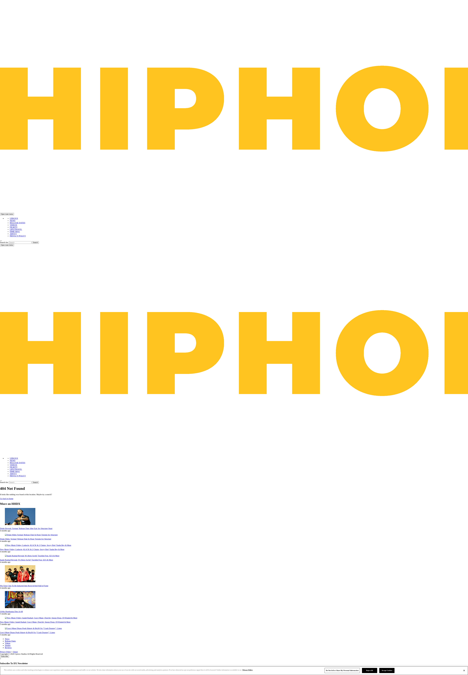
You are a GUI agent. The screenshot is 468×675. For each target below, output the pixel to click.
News (7, 639)
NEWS (12, 221)
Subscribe (4, 656)
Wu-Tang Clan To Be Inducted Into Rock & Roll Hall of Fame (24, 586)
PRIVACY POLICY (18, 236)
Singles (7, 645)
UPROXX (14, 218)
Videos (7, 643)
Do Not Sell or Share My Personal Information (342, 670)
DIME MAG (15, 232)
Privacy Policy (5, 652)
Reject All (369, 670)
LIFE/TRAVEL (16, 229)
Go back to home (6, 499)
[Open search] (1, 240)
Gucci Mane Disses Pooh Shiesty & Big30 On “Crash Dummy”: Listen (27, 633)
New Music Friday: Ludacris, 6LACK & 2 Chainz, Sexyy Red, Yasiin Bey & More (32, 549)
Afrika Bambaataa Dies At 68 (11, 612)
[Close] (464, 670)
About (15, 652)
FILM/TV (14, 227)
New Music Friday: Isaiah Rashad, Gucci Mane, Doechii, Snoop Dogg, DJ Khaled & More (35, 622)
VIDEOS (13, 225)
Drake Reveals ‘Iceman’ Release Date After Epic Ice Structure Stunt (26, 528)
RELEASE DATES (17, 223)
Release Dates (10, 641)
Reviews (8, 648)
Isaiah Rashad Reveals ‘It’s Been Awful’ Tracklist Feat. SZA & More (26, 560)
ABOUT (13, 234)
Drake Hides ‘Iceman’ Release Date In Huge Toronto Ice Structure (25, 539)
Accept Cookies (387, 670)
